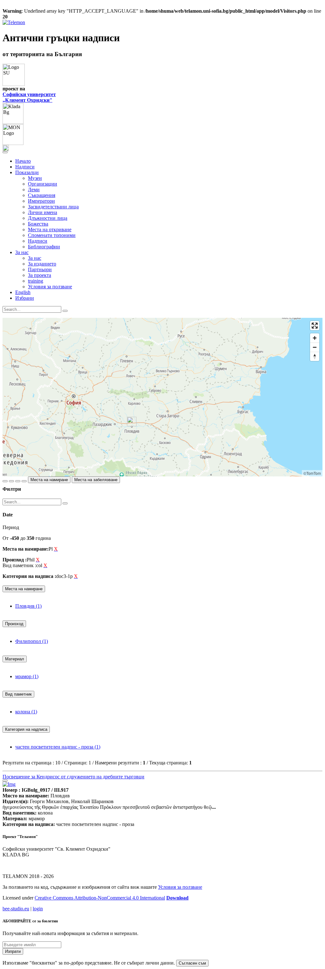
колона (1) (26, 711)
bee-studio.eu (16, 908)
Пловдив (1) (28, 606)
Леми (34, 189)
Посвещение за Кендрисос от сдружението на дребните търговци (73, 776)
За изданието (42, 263)
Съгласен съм (192, 963)
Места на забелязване (95, 479)
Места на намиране (49, 479)
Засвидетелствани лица (53, 206)
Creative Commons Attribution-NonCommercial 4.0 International (100, 897)
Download (177, 897)
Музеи (35, 178)
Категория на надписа (26, 729)
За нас (34, 258)
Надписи (25, 166)
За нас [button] (22, 252)
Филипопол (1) (31, 641)
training (35, 281)
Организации (42, 184)
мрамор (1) (26, 676)
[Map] (162, 397)
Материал (14, 659)
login (38, 908)
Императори (41, 201)
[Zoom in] (314, 338)
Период (11, 527)
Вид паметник (18, 694)
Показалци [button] (27, 172)
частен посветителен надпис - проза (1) (57, 747)
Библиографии (44, 246)
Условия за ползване (50, 286)
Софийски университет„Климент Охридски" (29, 97)
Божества (38, 223)
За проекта (39, 275)
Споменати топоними (52, 235)
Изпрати (13, 951)
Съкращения (41, 195)
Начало (23, 161)
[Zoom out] (314, 347)
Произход (14, 623)
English (22, 292)
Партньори (40, 269)
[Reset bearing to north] (314, 356)
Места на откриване (49, 229)
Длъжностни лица (47, 218)
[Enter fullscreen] (314, 325)
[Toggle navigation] (5, 152)
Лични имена (42, 212)
